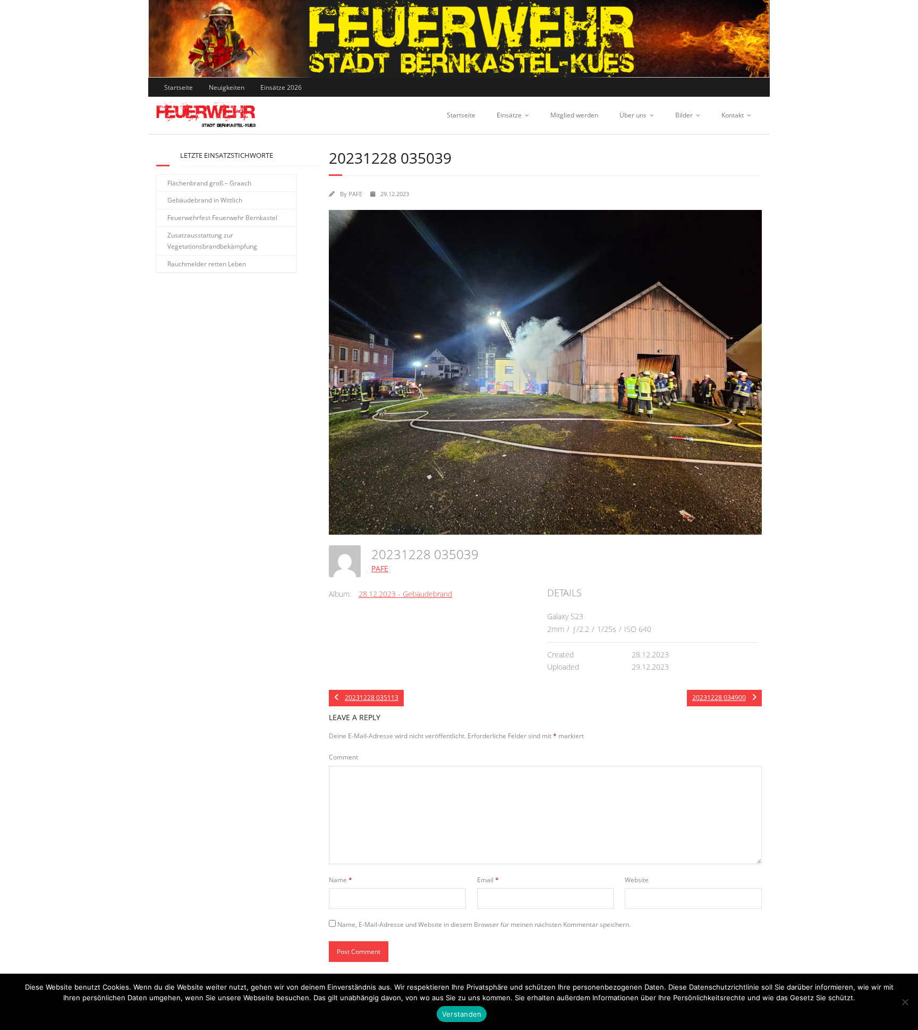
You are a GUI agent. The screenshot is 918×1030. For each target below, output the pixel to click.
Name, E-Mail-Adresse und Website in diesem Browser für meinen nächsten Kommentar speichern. (484, 924)
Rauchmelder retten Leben (206, 263)
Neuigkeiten (226, 87)
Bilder (684, 115)
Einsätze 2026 (281, 87)
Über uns (633, 115)
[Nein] (904, 1002)
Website (637, 879)
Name (340, 879)
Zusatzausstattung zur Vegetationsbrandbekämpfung (212, 241)
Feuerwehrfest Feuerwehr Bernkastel (222, 217)
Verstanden (462, 1014)
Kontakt (732, 115)
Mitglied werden (574, 115)
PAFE (355, 194)
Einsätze (509, 115)
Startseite (178, 87)
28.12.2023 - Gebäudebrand (405, 594)
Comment (343, 757)
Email (488, 879)
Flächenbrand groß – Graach (209, 183)
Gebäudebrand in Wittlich (204, 200)
